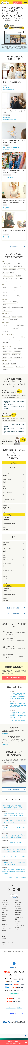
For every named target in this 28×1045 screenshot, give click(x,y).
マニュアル (17, 904)
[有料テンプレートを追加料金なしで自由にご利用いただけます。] (23, 500)
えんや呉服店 (6, 87)
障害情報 (4, 931)
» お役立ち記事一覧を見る (19, 720)
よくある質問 (18, 906)
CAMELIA (6, 207)
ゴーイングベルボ (8, 177)
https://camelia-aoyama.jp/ (8, 208)
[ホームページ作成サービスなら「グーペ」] (8, 3)
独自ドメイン (5, 912)
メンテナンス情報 (6, 929)
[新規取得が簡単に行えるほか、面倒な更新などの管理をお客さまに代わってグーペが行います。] (23, 481)
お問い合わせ (18, 908)
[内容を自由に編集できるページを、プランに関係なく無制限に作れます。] (23, 474)
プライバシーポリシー (20, 925)
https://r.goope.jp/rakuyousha (9, 238)
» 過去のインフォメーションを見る (17, 877)
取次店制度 (4, 938)
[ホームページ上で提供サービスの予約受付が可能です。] (23, 494)
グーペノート (18, 912)
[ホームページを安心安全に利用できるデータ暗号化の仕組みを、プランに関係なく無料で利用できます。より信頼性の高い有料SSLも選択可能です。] (23, 557)
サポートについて (19, 902)
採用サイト (19, 1007)
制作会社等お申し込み (7, 942)
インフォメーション (7, 927)
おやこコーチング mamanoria (11, 147)
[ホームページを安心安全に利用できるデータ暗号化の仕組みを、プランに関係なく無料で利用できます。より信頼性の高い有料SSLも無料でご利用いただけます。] (23, 487)
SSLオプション (5, 914)
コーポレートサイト (11, 1007)
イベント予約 (5, 910)
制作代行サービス (19, 910)
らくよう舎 (6, 237)
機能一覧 (4, 908)
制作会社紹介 (18, 914)
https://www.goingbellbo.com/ (9, 179)
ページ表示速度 (6, 920)
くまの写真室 (6, 117)
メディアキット (6, 944)
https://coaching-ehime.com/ (8, 149)
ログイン (17, 929)
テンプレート (5, 906)
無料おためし (17, 3)
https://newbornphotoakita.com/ (9, 119)
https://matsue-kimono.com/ (8, 89)
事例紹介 (4, 916)
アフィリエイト (6, 940)
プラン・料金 (5, 904)
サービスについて (6, 902)
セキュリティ (18, 927)
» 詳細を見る (5, 733)
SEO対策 (4, 918)
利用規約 (17, 923)
